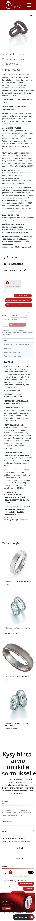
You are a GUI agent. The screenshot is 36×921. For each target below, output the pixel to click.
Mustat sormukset (28, 332)
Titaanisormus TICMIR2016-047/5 (18, 581)
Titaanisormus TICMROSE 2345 (17, 677)
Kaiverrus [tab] (7, 348)
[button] (31, 15)
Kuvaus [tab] (6, 340)
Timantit (5, 319)
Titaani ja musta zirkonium (14, 332)
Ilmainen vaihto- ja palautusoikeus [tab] (16, 344)
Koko (4, 315)
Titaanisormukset (7, 334)
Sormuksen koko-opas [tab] (12, 352)
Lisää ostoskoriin (17, 325)
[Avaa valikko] (29, 5)
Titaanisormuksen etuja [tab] (12, 356)
